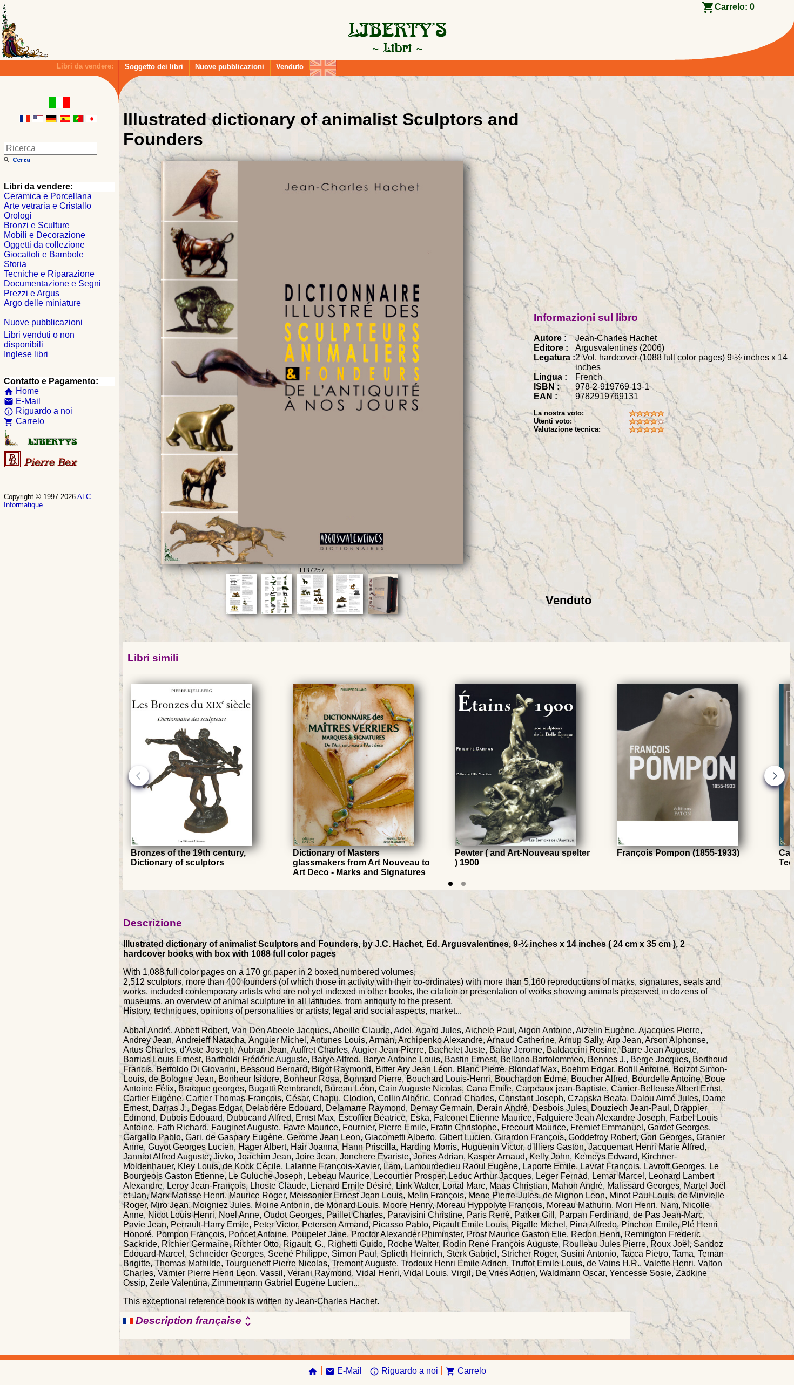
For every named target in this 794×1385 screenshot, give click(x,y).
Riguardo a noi (38, 410)
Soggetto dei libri (154, 67)
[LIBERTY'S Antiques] (41, 443)
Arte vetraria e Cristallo (47, 205)
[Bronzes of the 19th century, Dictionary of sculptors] (191, 843)
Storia (15, 264)
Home (21, 390)
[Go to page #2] (463, 883)
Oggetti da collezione (44, 244)
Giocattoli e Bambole (44, 254)
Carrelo (24, 421)
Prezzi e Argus (31, 293)
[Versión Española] (64, 119)
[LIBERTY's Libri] (397, 47)
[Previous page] (139, 776)
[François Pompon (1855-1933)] (677, 843)
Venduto (290, 67)
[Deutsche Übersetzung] (51, 119)
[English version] (37, 119)
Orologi (18, 215)
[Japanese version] (91, 119)
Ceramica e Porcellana (48, 196)
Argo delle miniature (42, 303)
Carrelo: (735, 6)
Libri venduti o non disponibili (39, 339)
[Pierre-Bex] (41, 464)
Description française (193, 1321)
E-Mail (22, 401)
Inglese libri (26, 354)
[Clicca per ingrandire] (312, 561)
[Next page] (774, 776)
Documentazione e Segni (52, 283)
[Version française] (24, 119)
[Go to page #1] (450, 883)
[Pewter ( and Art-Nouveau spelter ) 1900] (515, 843)
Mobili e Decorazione (44, 235)
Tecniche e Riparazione (49, 273)
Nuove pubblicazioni (229, 67)
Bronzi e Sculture (37, 225)
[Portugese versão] (78, 119)
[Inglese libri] (323, 65)
